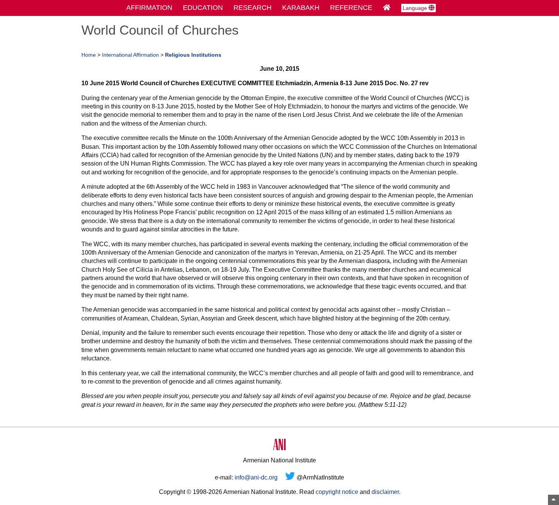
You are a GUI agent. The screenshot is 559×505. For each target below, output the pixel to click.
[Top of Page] (553, 500)
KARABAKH (300, 7)
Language (416, 8)
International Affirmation (130, 55)
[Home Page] (387, 7)
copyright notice (337, 492)
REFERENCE (351, 7)
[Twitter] (290, 477)
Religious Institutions (193, 55)
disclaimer (385, 492)
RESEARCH (252, 7)
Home (88, 55)
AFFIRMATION (149, 7)
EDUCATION (203, 7)
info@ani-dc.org (256, 477)
